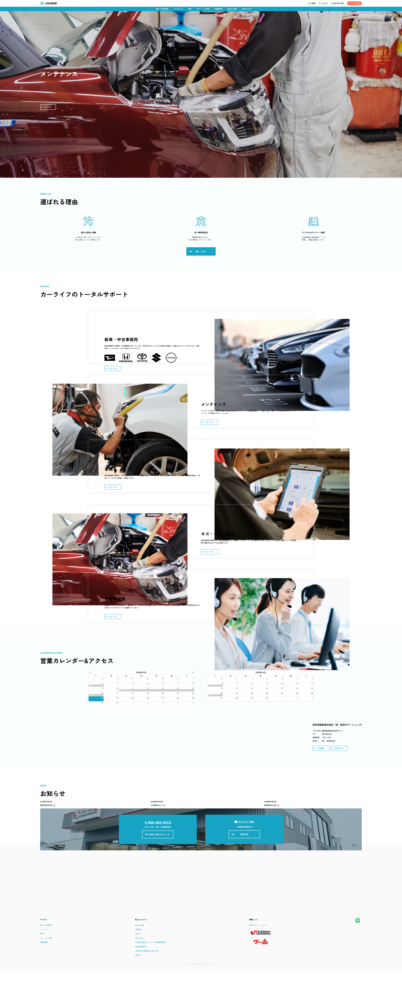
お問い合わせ (247, 9)
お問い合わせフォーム (159, 834)
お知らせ (138, 934)
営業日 (313, 3)
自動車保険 (218, 9)
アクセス (325, 3)
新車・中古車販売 (162, 9)
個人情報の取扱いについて (144, 942)
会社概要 (321, 748)
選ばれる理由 (232, 9)
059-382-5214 (327, 734)
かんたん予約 (354, 3)
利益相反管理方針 (141, 946)
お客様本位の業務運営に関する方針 (147, 951)
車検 (189, 9)
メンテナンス (178, 9)
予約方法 (244, 834)
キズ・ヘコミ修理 (203, 9)
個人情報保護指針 (160, 942)
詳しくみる (48, 107)
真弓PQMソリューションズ (258, 925)
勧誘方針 (138, 955)
